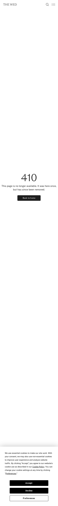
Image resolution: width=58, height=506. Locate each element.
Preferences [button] (10, 473)
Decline (28, 491)
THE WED (10, 4)
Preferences (29, 498)
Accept (28, 483)
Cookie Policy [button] (38, 467)
